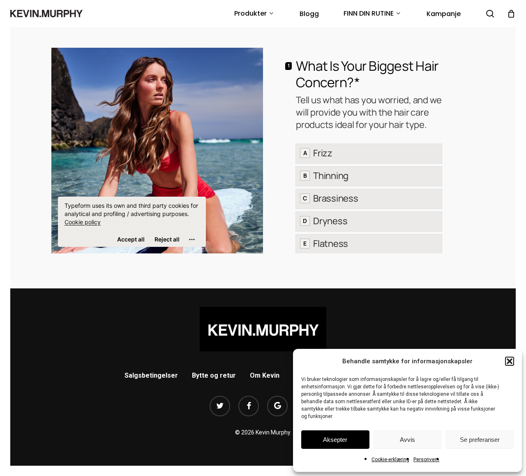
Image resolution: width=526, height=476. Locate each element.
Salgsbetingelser (151, 375)
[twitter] (220, 406)
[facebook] (248, 406)
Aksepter (335, 439)
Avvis (407, 439)
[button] (509, 361)
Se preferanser (480, 439)
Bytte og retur (214, 375)
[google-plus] (277, 406)
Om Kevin (264, 375)
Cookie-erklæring (390, 459)
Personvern (426, 459)
